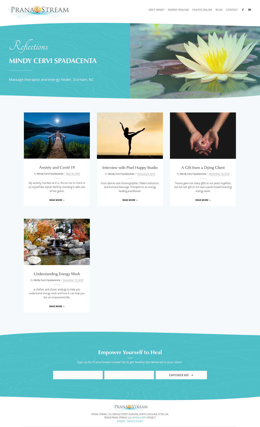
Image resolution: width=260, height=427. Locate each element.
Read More (55, 200)
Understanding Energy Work (57, 239)
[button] (181, 375)
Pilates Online (202, 9)
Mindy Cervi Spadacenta (50, 173)
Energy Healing (178, 9)
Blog (219, 9)
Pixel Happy (140, 417)
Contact (232, 9)
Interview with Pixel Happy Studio (130, 133)
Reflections (56, 140)
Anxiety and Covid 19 (56, 133)
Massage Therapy (205, 140)
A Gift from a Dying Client (203, 133)
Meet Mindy (156, 9)
